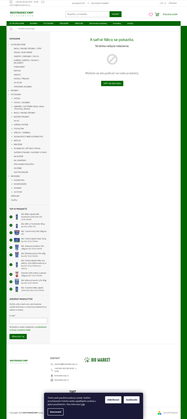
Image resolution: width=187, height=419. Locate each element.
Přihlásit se (18, 336)
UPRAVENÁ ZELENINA (23, 86)
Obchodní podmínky (100, 3)
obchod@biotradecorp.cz (66, 364)
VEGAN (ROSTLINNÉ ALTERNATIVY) (28, 136)
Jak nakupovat (78, 3)
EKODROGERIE (20, 184)
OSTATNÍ (18, 82)
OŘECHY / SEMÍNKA (22, 132)
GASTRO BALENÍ (21, 172)
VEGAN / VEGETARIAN (23, 52)
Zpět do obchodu (112, 83)
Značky (14, 200)
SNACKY (17, 74)
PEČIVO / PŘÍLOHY (21, 78)
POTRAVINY (16, 94)
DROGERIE (15, 176)
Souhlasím (131, 399)
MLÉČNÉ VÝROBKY (21, 116)
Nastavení (55, 412)
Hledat (115, 14)
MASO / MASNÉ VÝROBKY (24, 112)
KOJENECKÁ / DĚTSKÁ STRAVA (27, 148)
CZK (162, 3)
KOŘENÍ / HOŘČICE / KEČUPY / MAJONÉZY (26, 61)
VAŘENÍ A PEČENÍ (21, 124)
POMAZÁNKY (19, 66)
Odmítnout (113, 399)
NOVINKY (14, 90)
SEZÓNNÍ (18, 168)
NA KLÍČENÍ (18, 156)
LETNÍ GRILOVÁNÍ (18, 44)
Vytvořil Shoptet (170, 412)
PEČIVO (17, 98)
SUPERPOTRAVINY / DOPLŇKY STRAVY (30, 152)
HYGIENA (17, 188)
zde (83, 404)
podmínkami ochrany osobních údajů (28, 329)
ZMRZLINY (15, 196)
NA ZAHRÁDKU (20, 160)
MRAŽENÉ (18, 144)
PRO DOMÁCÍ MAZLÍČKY (24, 164)
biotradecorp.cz (62, 375)
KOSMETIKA (19, 180)
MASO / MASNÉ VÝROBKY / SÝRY (28, 48)
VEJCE (16, 120)
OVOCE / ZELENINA (22, 102)
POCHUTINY (19, 128)
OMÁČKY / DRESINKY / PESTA (26, 56)
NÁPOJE (17, 70)
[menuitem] (17, 23)
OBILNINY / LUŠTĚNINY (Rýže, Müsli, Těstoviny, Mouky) (29, 108)
